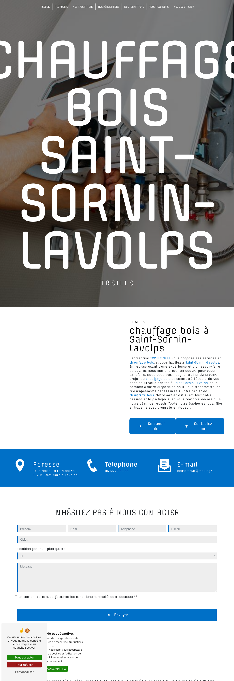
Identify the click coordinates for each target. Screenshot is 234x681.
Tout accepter (24, 657)
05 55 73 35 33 (117, 471)
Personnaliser (24, 672)
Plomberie (61, 6)
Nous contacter (183, 6)
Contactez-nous (204, 426)
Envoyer (121, 615)
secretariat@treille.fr (194, 471)
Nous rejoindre (159, 6)
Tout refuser (24, 665)
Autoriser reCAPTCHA (53, 668)
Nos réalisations (108, 6)
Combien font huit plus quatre (41, 549)
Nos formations (134, 6)
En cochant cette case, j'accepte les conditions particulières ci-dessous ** (77, 597)
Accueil (45, 6)
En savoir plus (156, 426)
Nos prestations (83, 6)
